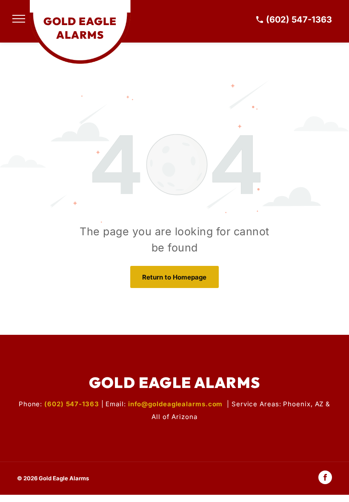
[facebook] (325, 478)
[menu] (19, 19)
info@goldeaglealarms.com (175, 404)
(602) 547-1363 (299, 19)
